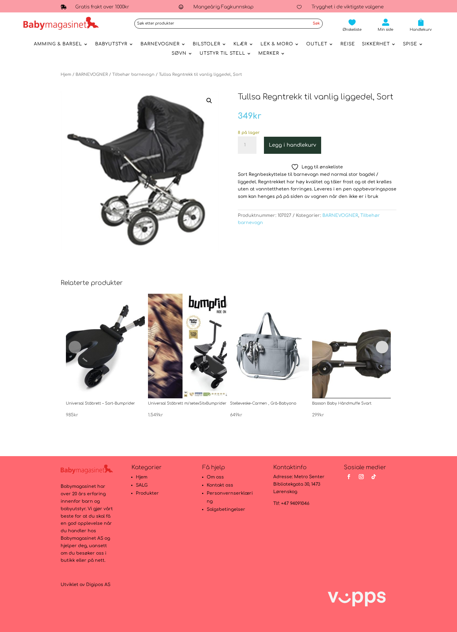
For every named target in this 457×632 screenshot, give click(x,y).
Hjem (66, 74)
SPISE (410, 44)
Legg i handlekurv (292, 145)
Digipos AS (98, 584)
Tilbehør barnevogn (133, 74)
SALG (142, 485)
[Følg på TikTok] (374, 477)
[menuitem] (352, 25)
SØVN (179, 53)
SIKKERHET (376, 44)
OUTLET (316, 44)
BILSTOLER (206, 44)
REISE (347, 44)
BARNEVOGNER (160, 44)
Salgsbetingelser (226, 509)
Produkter (147, 493)
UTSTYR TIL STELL (222, 53)
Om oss (215, 477)
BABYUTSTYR (111, 44)
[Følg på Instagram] (361, 477)
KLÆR (240, 44)
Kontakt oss (220, 485)
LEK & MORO (277, 44)
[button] (209, 100)
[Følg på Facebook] (349, 477)
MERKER (268, 53)
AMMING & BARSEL (58, 44)
